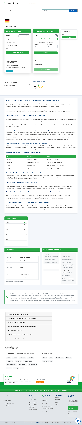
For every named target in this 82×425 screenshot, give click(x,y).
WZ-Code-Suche (45, 411)
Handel (8, 357)
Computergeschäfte (47, 361)
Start (5, 10)
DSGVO (56, 402)
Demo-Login (72, 3)
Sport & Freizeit (22, 364)
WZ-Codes (70, 416)
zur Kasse (69, 37)
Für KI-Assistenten (33, 409)
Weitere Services (55, 3)
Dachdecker (68, 357)
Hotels (51, 357)
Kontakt (65, 3)
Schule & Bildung (33, 364)
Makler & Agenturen (11, 364)
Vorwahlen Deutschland (47, 406)
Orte (13, 10)
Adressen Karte (71, 413)
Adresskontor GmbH (34, 422)
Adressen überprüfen (33, 404)
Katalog (42, 3)
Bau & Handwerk (28, 361)
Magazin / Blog (32, 406)
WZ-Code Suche (32, 407)
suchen (73, 10)
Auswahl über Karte (45, 38)
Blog (75, 416)
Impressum (57, 397)
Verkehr (15, 357)
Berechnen (45, 52)
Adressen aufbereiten (33, 402)
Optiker (45, 357)
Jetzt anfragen (9, 71)
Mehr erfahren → (37, 301)
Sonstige (16, 368)
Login (78, 3)
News (47, 3)
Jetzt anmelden (40, 382)
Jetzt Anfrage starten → (72, 408)
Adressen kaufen (33, 3)
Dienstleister (22, 357)
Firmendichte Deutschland (47, 408)
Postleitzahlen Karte (46, 401)
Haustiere (9, 368)
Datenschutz (57, 399)
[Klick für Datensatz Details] (56, 35)
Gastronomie (10, 361)
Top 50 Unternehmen (46, 410)
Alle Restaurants (59, 357)
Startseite (31, 397)
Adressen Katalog (32, 399)
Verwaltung (30, 357)
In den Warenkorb (17, 52)
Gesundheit (18, 361)
